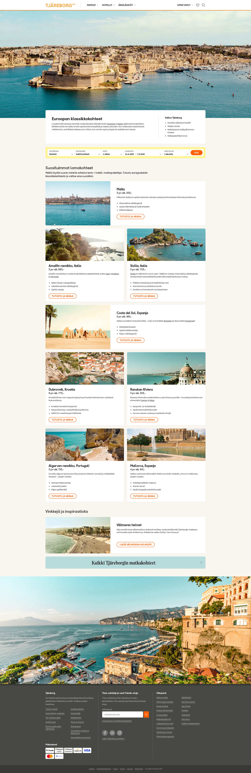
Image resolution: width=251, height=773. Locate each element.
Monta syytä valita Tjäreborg (53, 727)
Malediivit (186, 715)
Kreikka (185, 710)
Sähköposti (107, 709)
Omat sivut (183, 5)
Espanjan (111, 123)
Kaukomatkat (162, 706)
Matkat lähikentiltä (164, 710)
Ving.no (122, 769)
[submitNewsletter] (146, 714)
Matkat (91, 5)
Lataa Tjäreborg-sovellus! (113, 738)
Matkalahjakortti (163, 719)
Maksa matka (162, 697)
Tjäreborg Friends (164, 732)
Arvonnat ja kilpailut (165, 727)
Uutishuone (50, 722)
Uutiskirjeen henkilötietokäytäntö (117, 721)
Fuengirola (189, 321)
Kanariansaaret (188, 701)
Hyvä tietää (75, 713)
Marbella (168, 321)
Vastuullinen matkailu (55, 713)
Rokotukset (76, 726)
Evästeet (92, 769)
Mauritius (186, 719)
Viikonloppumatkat (164, 701)
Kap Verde (186, 706)
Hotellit (107, 5)
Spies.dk (130, 769)
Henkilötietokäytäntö (104, 769)
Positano (115, 273)
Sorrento (55, 276)
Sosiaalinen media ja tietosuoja (80, 731)
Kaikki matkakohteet (191, 723)
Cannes (144, 400)
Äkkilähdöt (125, 5)
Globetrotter (139, 769)
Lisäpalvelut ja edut (164, 723)
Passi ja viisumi (77, 722)
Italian (120, 123)
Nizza (152, 400)
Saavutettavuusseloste (81, 737)
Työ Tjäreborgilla (52, 717)
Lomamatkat (161, 715)
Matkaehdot (76, 717)
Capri (107, 273)
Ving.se (115, 769)
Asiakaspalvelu (77, 709)
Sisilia (132, 273)
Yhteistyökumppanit (165, 736)
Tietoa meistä (51, 709)
